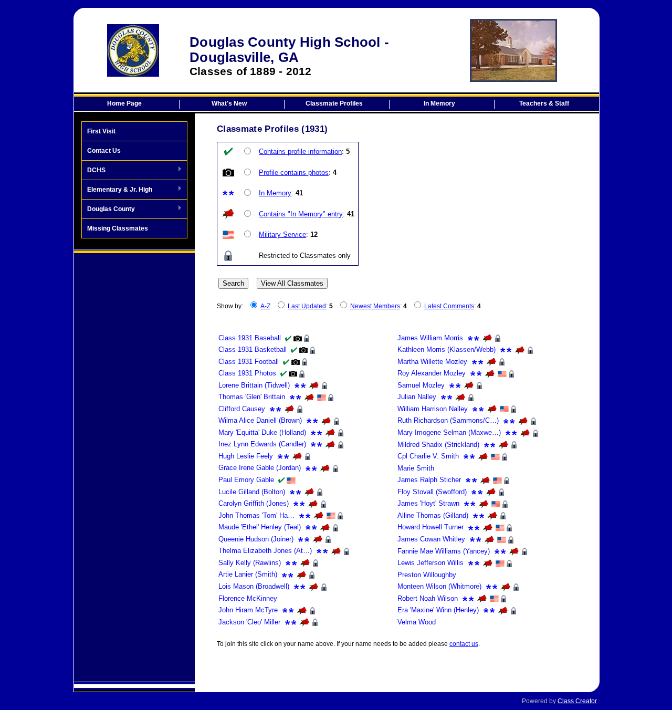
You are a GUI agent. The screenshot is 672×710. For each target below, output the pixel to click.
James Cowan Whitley (431, 539)
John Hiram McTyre (248, 610)
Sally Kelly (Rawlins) (249, 563)
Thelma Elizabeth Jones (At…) (265, 551)
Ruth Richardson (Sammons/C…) (448, 420)
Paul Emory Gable (246, 480)
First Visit (101, 131)
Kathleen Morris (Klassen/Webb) (446, 349)
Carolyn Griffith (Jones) (253, 503)
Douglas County (108, 209)
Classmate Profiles (334, 103)
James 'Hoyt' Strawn (428, 503)
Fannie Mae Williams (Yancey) (443, 551)
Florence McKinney (247, 598)
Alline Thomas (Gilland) (432, 515)
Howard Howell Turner (430, 527)
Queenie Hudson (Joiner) (255, 539)
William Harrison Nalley (432, 409)
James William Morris (430, 338)
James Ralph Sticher (429, 480)
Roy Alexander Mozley (431, 373)
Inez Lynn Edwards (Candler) (262, 444)
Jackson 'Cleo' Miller (249, 622)
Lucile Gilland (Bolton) (251, 492)
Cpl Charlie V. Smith (428, 456)
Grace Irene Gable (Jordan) (259, 468)
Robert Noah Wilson (427, 598)
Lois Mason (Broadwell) (253, 586)
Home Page (124, 103)
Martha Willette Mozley (432, 362)
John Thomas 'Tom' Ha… (256, 515)
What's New (229, 103)
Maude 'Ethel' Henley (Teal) (259, 527)
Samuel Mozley (421, 385)
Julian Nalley (416, 397)
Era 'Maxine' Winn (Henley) (438, 610)
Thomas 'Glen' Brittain (251, 397)
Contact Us (104, 150)
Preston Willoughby (426, 575)
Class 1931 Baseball (249, 338)
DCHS (94, 170)
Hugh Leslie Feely (245, 456)
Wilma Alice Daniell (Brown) (260, 420)
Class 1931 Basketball (252, 349)
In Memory (439, 103)
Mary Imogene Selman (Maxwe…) (449, 432)
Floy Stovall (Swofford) (432, 492)
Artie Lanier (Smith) (247, 574)
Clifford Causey (241, 409)
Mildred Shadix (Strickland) (438, 444)
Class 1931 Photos (247, 373)
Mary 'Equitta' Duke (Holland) (262, 432)
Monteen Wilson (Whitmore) (439, 586)
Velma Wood (416, 622)
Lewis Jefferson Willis (430, 563)
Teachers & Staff (544, 103)
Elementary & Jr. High (117, 190)
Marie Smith (415, 468)
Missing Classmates (117, 228)
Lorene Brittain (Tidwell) (254, 385)
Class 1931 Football (248, 362)
